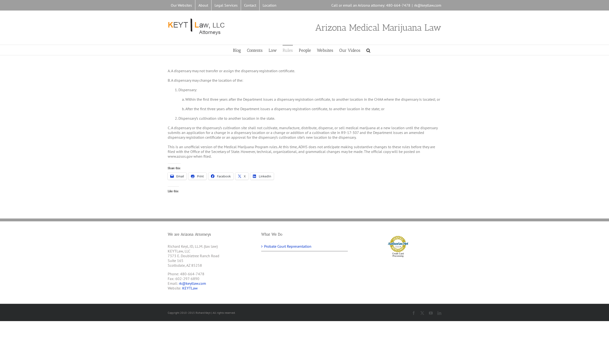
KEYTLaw (190, 288)
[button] (368, 50)
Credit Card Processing (398, 254)
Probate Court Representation (287, 246)
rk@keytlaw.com (427, 5)
